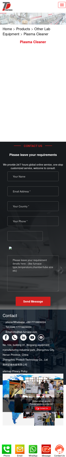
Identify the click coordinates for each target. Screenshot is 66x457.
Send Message (33, 301)
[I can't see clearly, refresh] (24, 248)
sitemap (7, 371)
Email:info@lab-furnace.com (21, 332)
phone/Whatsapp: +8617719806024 (26, 322)
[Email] (19, 448)
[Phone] (6, 448)
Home (7, 28)
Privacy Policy (19, 371)
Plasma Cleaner (36, 33)
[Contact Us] (59, 448)
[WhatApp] (33, 448)
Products (23, 28)
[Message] (46, 448)
